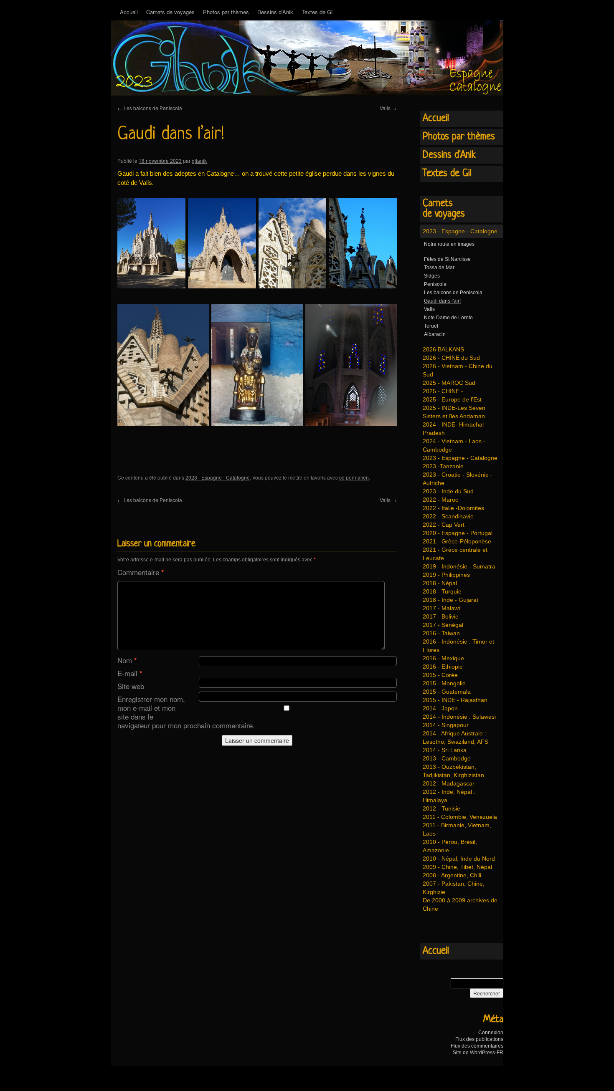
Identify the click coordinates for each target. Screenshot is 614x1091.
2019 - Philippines (446, 574)
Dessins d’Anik (275, 12)
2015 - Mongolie (444, 683)
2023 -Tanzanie (443, 466)
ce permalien (354, 477)
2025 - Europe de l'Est (452, 399)
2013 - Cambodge (447, 758)
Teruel (431, 326)
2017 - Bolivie (441, 616)
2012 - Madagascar (448, 783)
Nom (127, 660)
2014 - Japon (440, 708)
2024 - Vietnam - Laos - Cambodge (454, 445)
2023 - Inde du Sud (448, 491)
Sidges (432, 276)
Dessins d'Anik (449, 155)
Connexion (490, 1032)
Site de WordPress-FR (478, 1053)
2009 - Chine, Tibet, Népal (457, 867)
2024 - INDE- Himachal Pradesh (453, 428)
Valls (388, 107)
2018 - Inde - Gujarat (450, 599)
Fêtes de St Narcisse (447, 259)
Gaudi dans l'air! (442, 301)
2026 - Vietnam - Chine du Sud (457, 370)
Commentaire (140, 572)
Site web (130, 686)
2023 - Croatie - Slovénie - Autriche (457, 478)
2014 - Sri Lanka (445, 750)
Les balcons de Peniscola (149, 107)
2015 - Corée (440, 675)
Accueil (129, 12)
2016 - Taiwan (441, 633)
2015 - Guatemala (447, 691)
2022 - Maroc (440, 499)
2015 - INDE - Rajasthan (455, 700)
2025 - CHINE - (443, 391)
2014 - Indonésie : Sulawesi (459, 716)
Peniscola (435, 284)
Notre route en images (449, 244)
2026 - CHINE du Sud (451, 357)
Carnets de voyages (170, 12)
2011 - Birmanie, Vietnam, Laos (457, 829)
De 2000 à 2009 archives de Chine (460, 904)
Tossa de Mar (439, 267)
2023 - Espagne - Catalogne (217, 477)
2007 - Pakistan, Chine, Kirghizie (454, 887)
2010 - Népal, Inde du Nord (459, 858)
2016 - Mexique (443, 658)
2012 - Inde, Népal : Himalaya (449, 795)
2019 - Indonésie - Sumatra (459, 566)
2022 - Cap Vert (443, 524)
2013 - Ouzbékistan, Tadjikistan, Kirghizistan (453, 770)
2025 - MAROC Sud (449, 382)
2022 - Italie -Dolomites (453, 508)
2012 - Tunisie (441, 808)
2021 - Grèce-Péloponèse (457, 541)
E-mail (129, 673)
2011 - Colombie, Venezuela (460, 816)
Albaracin (435, 334)
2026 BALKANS (443, 349)
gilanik (199, 160)
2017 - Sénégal (443, 624)
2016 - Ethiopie (443, 666)
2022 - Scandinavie (448, 516)
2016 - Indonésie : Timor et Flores (458, 645)
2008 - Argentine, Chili (452, 875)
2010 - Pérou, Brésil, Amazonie (450, 846)
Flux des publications (479, 1039)
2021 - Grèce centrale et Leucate (455, 553)
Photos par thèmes (226, 12)
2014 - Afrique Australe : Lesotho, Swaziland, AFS (455, 737)
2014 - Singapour (446, 725)
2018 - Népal (440, 583)
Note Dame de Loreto (448, 318)
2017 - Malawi (441, 608)
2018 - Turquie (442, 591)
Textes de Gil (318, 12)
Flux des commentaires (477, 1046)
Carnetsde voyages (444, 209)
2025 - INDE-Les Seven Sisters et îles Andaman (454, 411)
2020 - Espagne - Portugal (457, 533)
